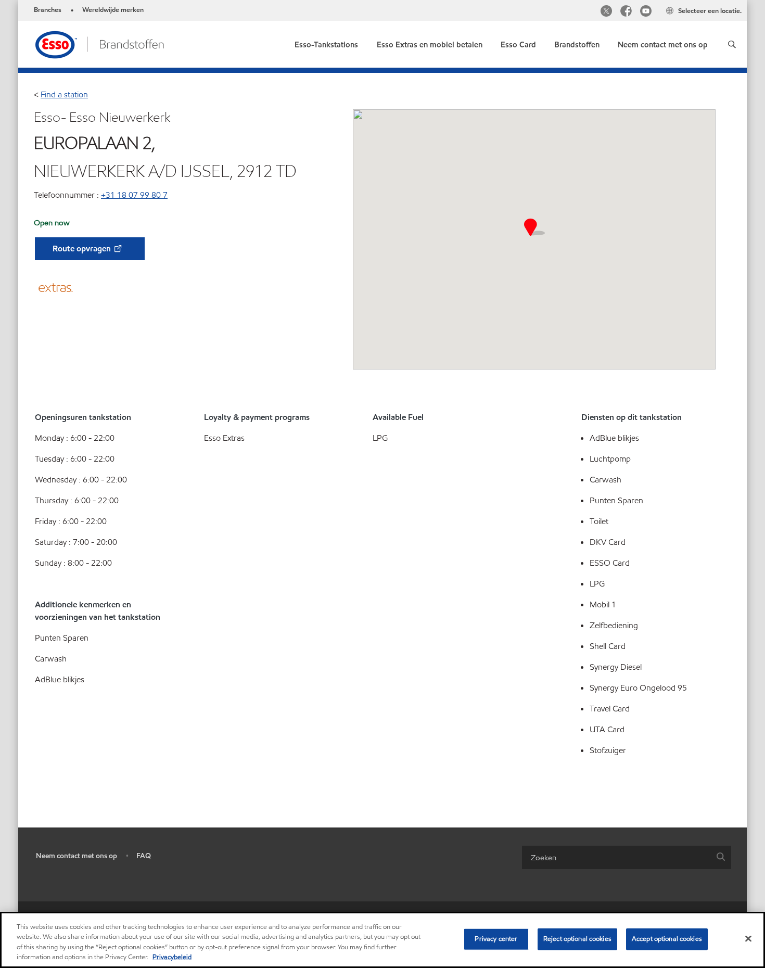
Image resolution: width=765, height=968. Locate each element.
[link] (326, 42)
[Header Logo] (99, 43)
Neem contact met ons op (76, 856)
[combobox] (626, 857)
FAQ (143, 856)
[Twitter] (606, 12)
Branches (47, 10)
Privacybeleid (172, 957)
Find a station (64, 94)
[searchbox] (616, 857)
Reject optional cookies (577, 939)
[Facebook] (626, 12)
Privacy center (496, 939)
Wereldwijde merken (113, 10)
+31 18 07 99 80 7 (134, 194)
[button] (732, 44)
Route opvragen (83, 248)
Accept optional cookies (667, 939)
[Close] (748, 938)
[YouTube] (646, 12)
